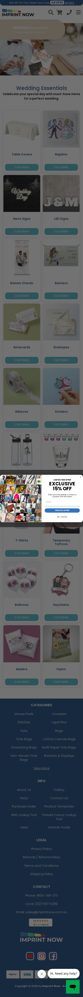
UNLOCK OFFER (62, 510)
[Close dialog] (80, 477)
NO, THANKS (62, 517)
